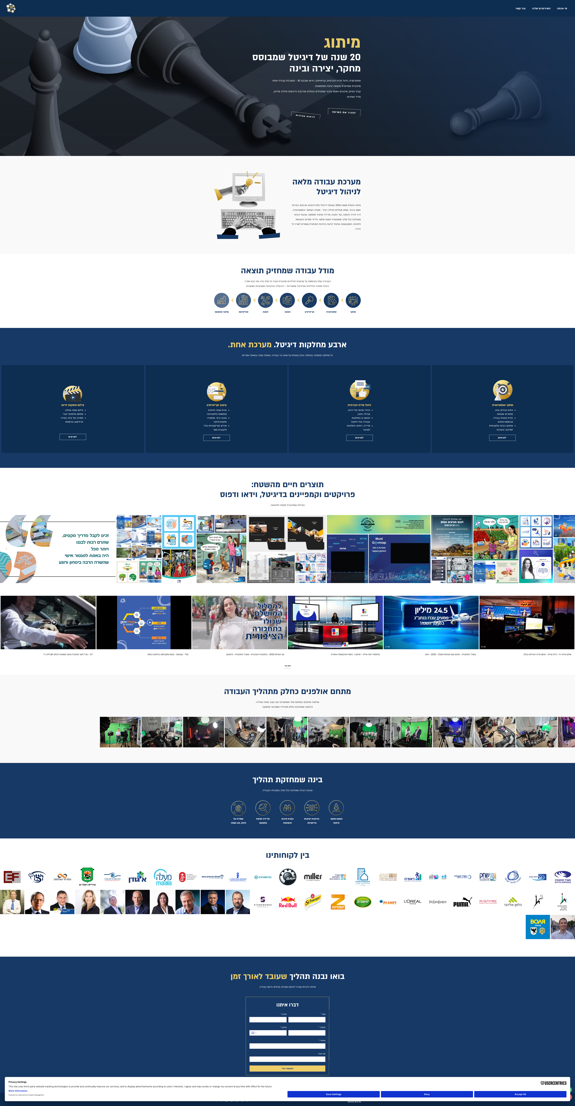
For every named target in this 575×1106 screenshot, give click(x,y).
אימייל (322, 1040)
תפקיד (321, 1027)
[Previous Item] (569, 549)
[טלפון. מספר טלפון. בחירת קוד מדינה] (254, 1033)
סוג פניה (321, 1053)
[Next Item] (6, 549)
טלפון (283, 1027)
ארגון (284, 1014)
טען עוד (287, 666)
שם (323, 1014)
